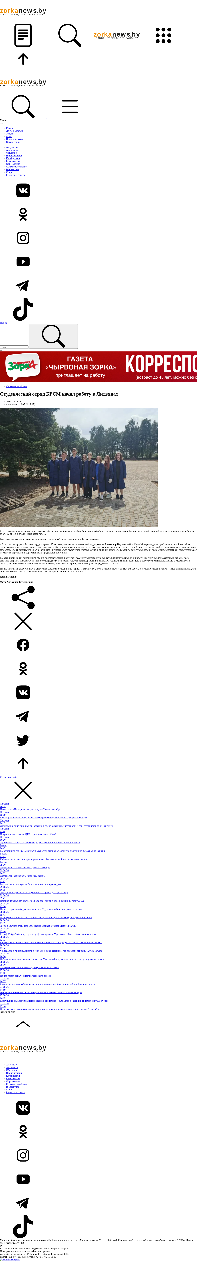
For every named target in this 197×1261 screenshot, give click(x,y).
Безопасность (13, 161)
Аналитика (12, 150)
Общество (11, 152)
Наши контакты (14, 139)
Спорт (9, 172)
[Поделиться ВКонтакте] (98, 693)
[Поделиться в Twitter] (98, 740)
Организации (13, 142)
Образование (13, 164)
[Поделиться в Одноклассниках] (98, 669)
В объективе (12, 169)
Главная (10, 128)
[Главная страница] (117, 46)
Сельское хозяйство (16, 166)
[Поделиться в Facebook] (98, 645)
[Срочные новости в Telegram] (98, 286)
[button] (23, 46)
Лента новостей (14, 131)
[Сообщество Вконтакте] (98, 191)
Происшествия (14, 155)
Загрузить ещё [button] (7, 1012)
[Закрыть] (1, 123)
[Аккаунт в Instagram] (98, 238)
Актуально (12, 147)
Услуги (10, 133)
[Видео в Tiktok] (98, 309)
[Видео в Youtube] (98, 262)
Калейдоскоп (13, 158)
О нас (9, 136)
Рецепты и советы (15, 175)
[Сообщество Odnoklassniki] (98, 214)
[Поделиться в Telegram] (98, 716)
